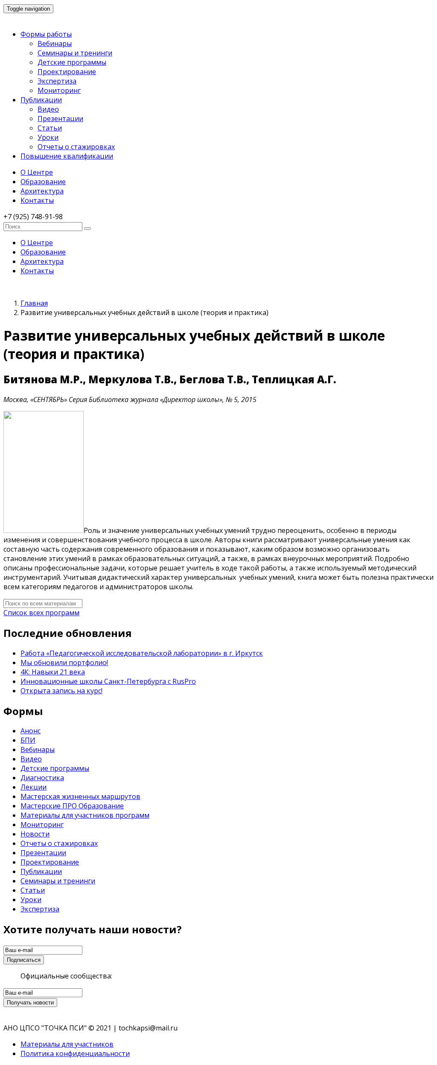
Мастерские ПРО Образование (72, 805)
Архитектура (42, 191)
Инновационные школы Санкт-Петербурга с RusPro (108, 681)
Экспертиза (57, 81)
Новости (35, 834)
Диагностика (42, 777)
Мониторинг (59, 90)
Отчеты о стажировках (76, 146)
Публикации (41, 99)
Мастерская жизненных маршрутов (80, 796)
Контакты (37, 200)
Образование (43, 181)
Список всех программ (41, 612)
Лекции (33, 787)
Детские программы (72, 62)
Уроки (48, 137)
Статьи (50, 128)
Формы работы (46, 34)
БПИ (27, 740)
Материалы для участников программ (84, 815)
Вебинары (55, 43)
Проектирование (67, 71)
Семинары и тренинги (75, 53)
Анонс (30, 730)
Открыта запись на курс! (61, 690)
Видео (48, 109)
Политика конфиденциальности (75, 1053)
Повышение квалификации (66, 156)
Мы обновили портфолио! (64, 662)
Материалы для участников (67, 1044)
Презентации (60, 118)
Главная (34, 303)
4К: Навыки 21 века (52, 672)
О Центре (36, 172)
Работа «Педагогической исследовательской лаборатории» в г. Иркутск (141, 653)
